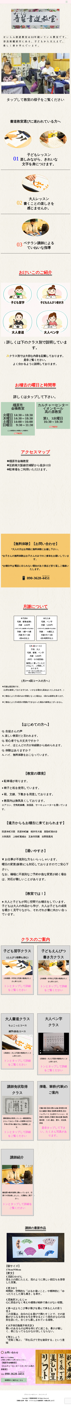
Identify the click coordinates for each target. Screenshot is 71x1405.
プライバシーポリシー (30, 1394)
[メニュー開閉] (66, 2)
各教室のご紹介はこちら (14, 1380)
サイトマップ (43, 1394)
